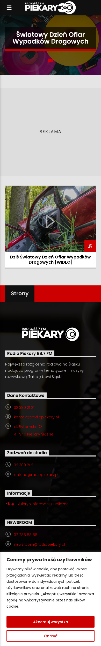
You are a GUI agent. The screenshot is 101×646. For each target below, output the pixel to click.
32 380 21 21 (24, 407)
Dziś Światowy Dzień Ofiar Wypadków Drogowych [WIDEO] (50, 259)
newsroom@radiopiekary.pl (39, 544)
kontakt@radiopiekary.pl (36, 417)
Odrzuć (50, 635)
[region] (50, 599)
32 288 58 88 (25, 534)
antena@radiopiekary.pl (36, 474)
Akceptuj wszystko (50, 621)
